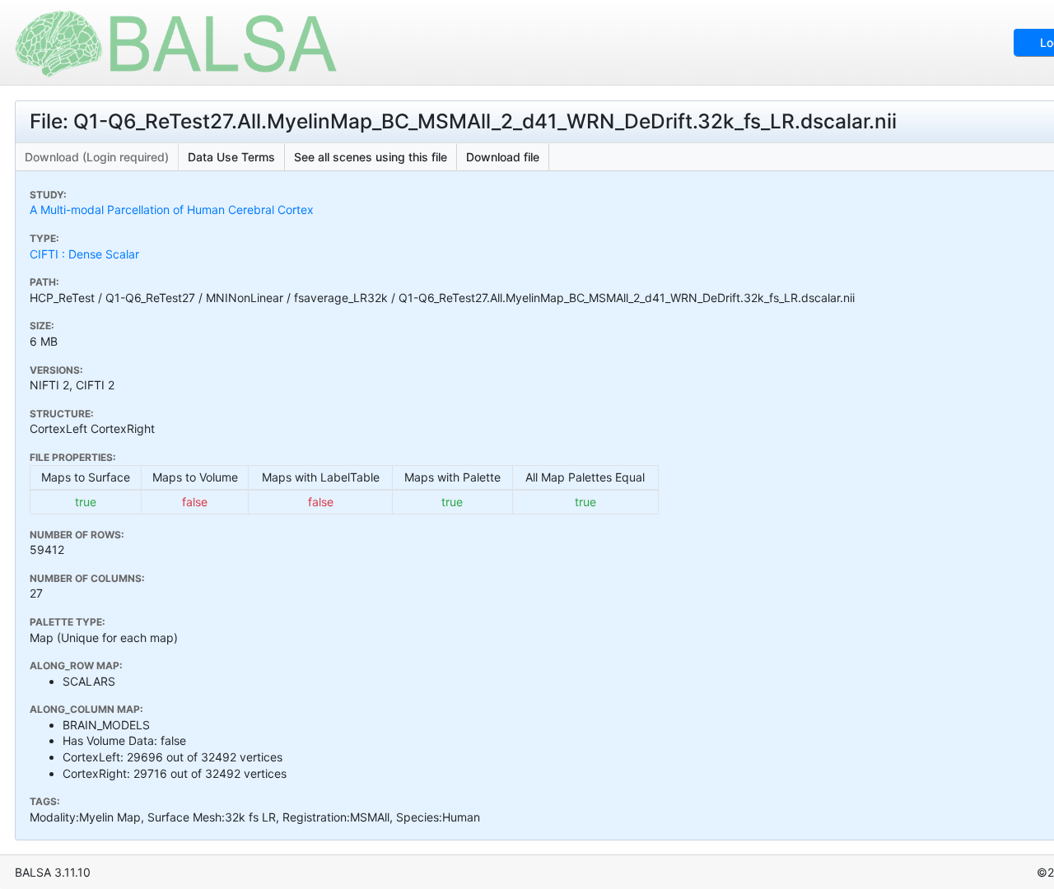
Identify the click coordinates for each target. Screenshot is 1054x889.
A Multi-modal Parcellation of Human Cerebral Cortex (172, 209)
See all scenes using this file (370, 157)
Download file (502, 157)
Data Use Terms (231, 157)
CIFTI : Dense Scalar (84, 254)
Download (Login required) (97, 157)
